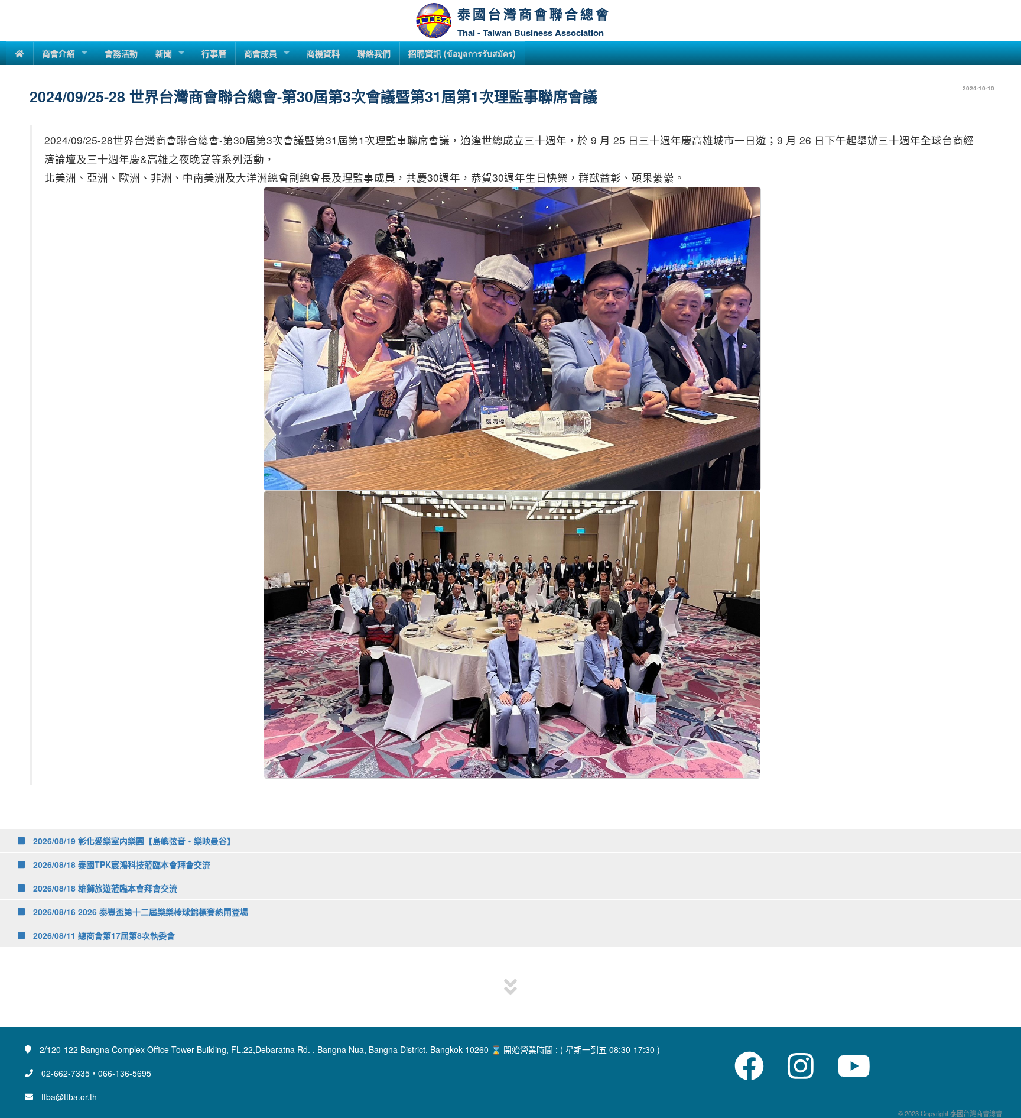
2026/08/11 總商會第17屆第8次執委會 (103, 935)
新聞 (163, 53)
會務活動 (121, 53)
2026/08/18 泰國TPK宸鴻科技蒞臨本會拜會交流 (120, 864)
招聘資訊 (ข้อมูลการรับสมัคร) (462, 53)
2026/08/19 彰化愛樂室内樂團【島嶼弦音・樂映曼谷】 (133, 841)
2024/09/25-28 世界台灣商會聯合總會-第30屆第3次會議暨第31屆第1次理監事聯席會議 (313, 96)
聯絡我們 (374, 53)
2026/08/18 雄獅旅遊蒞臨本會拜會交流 (104, 888)
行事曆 (213, 53)
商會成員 (260, 53)
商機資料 (323, 53)
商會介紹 (58, 53)
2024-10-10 (978, 88)
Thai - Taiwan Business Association (530, 33)
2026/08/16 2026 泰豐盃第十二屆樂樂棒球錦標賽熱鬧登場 (139, 912)
